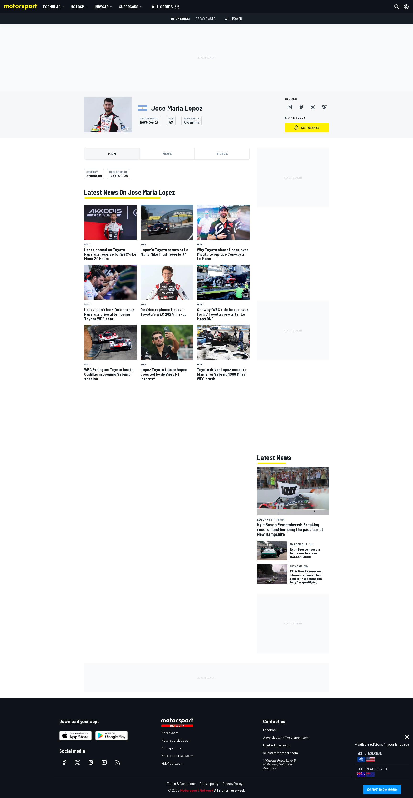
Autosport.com (172, 748)
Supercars (128, 6)
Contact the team (276, 745)
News (167, 154)
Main (112, 154)
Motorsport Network (196, 790)
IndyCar (102, 6)
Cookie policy (208, 784)
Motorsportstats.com (177, 756)
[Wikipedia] (324, 107)
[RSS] (117, 762)
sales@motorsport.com (280, 753)
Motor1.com (169, 733)
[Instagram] (289, 107)
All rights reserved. (229, 790)
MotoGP (77, 6)
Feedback (270, 730)
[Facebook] (301, 107)
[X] (312, 107)
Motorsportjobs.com (176, 740)
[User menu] (406, 6)
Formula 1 (51, 6)
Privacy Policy (232, 784)
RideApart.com (172, 763)
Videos (222, 154)
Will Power (233, 18)
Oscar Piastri (206, 18)
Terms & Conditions (181, 784)
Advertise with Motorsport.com (286, 737)
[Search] (397, 6)
